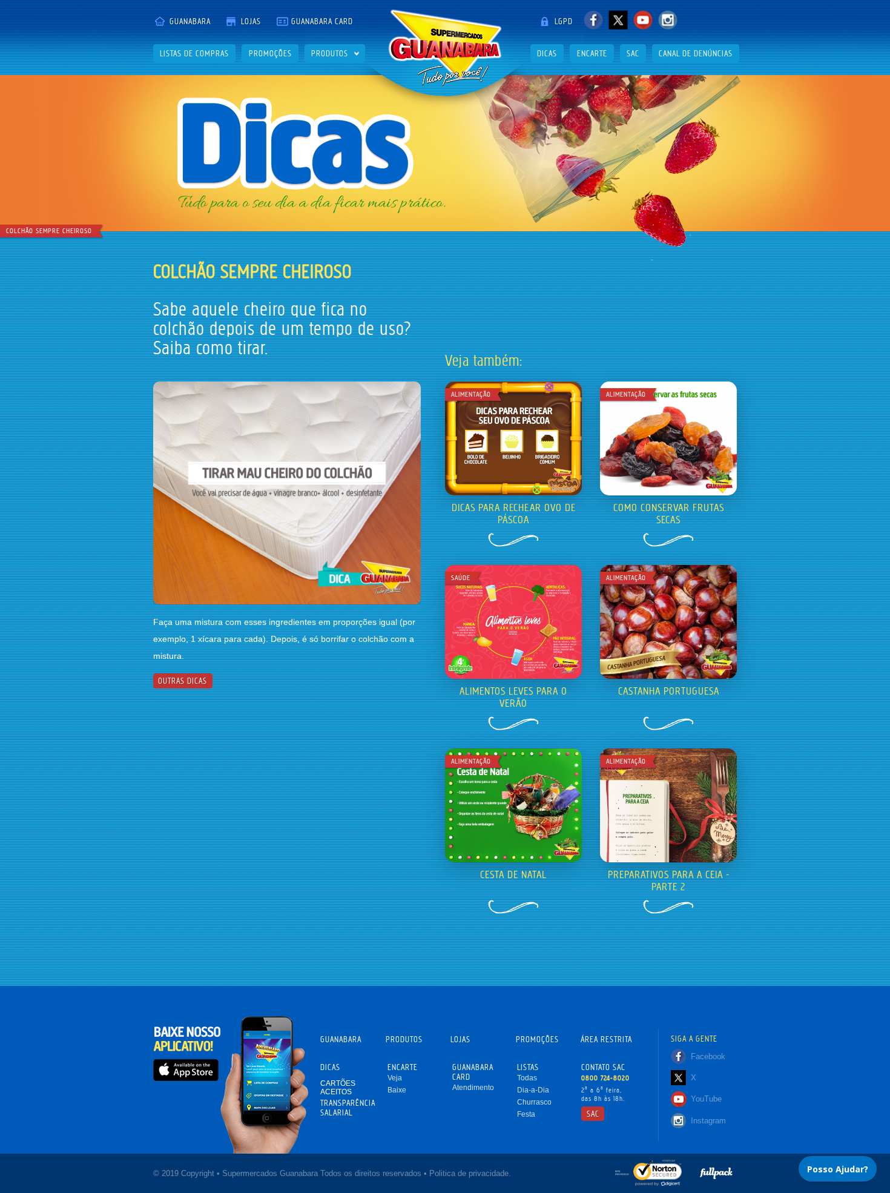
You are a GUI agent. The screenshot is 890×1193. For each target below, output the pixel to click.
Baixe (396, 1090)
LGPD (564, 21)
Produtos (329, 53)
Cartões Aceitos (337, 1087)
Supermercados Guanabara (445, 47)
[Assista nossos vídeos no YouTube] (642, 19)
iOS (186, 1070)
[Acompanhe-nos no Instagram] (667, 19)
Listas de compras (194, 53)
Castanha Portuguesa (668, 691)
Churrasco (534, 1102)
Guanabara (190, 21)
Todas (527, 1078)
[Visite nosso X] (617, 19)
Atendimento (473, 1087)
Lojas (251, 21)
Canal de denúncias (696, 53)
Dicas (547, 53)
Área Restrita (606, 1039)
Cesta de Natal (513, 874)
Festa (526, 1114)
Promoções (270, 53)
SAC (633, 53)
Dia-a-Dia (533, 1090)
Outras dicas (182, 680)
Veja (394, 1078)
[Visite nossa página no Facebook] (593, 19)
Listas (528, 1067)
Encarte (592, 53)
